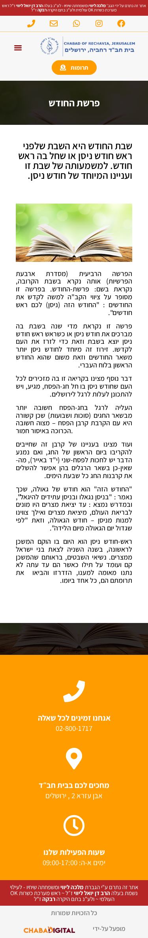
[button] (18, 47)
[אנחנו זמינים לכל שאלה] (74, 691)
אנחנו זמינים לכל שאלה (74, 718)
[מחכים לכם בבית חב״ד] (74, 758)
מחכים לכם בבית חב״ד (74, 785)
